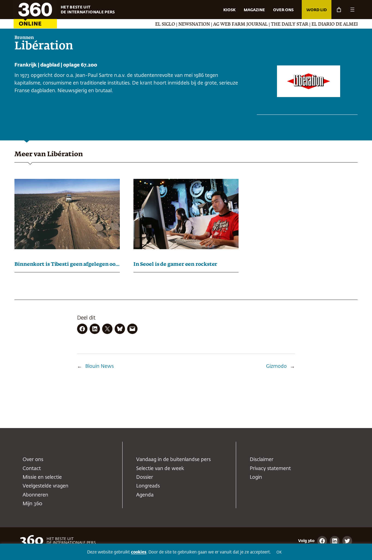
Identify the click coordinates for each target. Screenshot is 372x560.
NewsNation (184, 24)
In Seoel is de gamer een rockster (175, 264)
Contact (32, 468)
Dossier (144, 477)
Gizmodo (276, 366)
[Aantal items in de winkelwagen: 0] (339, 10)
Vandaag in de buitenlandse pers (173, 459)
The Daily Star (279, 24)
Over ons (33, 459)
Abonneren (35, 495)
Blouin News (99, 366)
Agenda (145, 495)
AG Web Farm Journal (230, 24)
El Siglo (155, 24)
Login (256, 477)
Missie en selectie (42, 477)
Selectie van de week (160, 468)
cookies (139, 552)
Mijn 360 (32, 503)
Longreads (148, 486)
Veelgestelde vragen (45, 486)
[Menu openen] (352, 9)
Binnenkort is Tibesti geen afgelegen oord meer (67, 264)
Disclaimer (261, 459)
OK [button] (279, 552)
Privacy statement (270, 468)
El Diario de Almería (327, 24)
